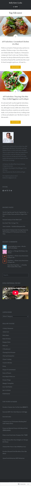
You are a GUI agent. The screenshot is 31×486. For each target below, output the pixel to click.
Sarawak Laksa (7, 417)
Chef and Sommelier (8, 356)
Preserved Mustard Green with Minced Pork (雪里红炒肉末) (15, 429)
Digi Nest (10, 256)
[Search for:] (15, 275)
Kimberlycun (6, 394)
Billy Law (5, 346)
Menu (16, 7)
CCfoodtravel (6, 349)
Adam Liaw (6, 332)
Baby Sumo (6, 335)
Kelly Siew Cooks (15, 3)
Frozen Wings (7, 380)
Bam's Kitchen (7, 339)
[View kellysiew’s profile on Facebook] (3, 190)
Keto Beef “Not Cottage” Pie (10, 223)
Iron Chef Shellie (7, 387)
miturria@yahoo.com (14, 246)
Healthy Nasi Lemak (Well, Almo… (17, 266)
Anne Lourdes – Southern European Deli (14, 226)
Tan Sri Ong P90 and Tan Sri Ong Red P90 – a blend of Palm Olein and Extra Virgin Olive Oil (15, 214)
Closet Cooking (7, 359)
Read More (15, 67)
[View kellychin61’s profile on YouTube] (11, 190)
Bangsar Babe (6, 342)
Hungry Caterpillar (8, 383)
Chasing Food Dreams (9, 352)
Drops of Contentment (9, 370)
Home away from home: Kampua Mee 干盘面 (15, 435)
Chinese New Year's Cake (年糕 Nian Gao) (14, 447)
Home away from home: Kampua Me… (18, 256)
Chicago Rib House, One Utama (18, 252)
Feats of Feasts (7, 373)
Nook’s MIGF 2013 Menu (17, 247)
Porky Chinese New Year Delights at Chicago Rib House (15, 441)
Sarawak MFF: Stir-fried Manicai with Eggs (15, 412)
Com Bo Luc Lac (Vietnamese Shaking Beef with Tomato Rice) (14, 422)
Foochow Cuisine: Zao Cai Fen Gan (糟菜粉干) (15, 407)
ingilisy (10, 251)
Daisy (4, 366)
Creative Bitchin (7, 363)
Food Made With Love (9, 376)
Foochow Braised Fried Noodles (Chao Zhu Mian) (15, 452)
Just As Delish (7, 390)
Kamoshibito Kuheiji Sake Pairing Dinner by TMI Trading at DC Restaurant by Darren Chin (15, 232)
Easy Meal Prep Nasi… (14, 265)
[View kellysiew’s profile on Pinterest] (9, 190)
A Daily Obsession (8, 328)
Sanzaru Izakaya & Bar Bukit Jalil (12, 220)
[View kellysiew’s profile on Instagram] (7, 190)
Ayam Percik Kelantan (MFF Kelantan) (13, 458)
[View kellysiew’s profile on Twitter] (5, 190)
